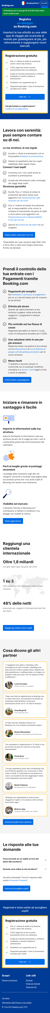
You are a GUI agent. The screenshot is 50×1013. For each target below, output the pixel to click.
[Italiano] (23, 3)
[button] (26, 12)
